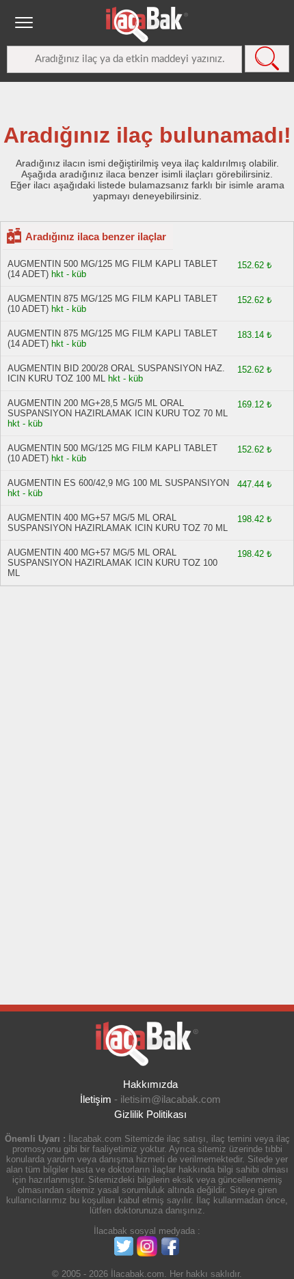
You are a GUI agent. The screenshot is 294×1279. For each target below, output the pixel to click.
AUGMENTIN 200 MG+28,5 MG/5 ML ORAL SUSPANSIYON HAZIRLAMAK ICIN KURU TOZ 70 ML (118, 408)
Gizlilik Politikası (150, 1114)
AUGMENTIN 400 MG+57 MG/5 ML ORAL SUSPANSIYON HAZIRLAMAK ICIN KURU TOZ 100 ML (112, 562)
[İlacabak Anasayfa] (147, 24)
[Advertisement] (226, 798)
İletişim (95, 1099)
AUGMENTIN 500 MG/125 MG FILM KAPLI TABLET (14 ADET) (112, 269)
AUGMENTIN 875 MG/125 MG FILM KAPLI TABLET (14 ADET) (112, 338)
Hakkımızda (150, 1084)
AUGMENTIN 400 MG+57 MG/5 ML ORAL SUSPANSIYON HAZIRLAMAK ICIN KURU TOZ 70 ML (118, 523)
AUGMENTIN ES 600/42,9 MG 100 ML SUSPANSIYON (118, 483)
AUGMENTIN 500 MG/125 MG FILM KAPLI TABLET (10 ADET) (112, 453)
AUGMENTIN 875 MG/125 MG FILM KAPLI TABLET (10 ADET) (112, 303)
